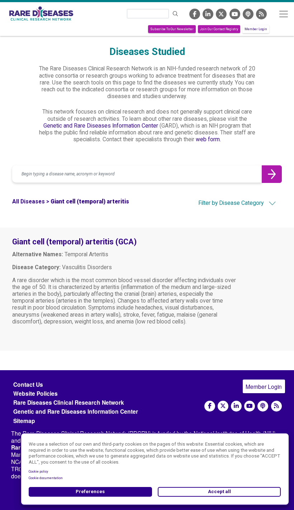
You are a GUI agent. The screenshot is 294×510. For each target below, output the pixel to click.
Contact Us (28, 384)
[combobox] (224, 203)
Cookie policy (38, 471)
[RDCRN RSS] (261, 14)
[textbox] (224, 203)
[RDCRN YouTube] (234, 14)
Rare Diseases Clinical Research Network (68, 402)
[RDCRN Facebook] (194, 14)
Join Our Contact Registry (219, 29)
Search (175, 14)
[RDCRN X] (221, 14)
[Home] (41, 13)
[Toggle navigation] (283, 14)
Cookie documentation (46, 478)
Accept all (219, 491)
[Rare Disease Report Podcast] (262, 406)
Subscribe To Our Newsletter (172, 29)
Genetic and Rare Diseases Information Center (100, 126)
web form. (208, 139)
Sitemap (24, 421)
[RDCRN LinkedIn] (208, 14)
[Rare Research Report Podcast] (248, 14)
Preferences (90, 491)
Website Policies (35, 393)
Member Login (256, 29)
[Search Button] (271, 174)
